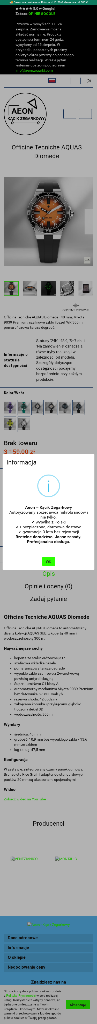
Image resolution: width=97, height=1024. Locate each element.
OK (48, 561)
